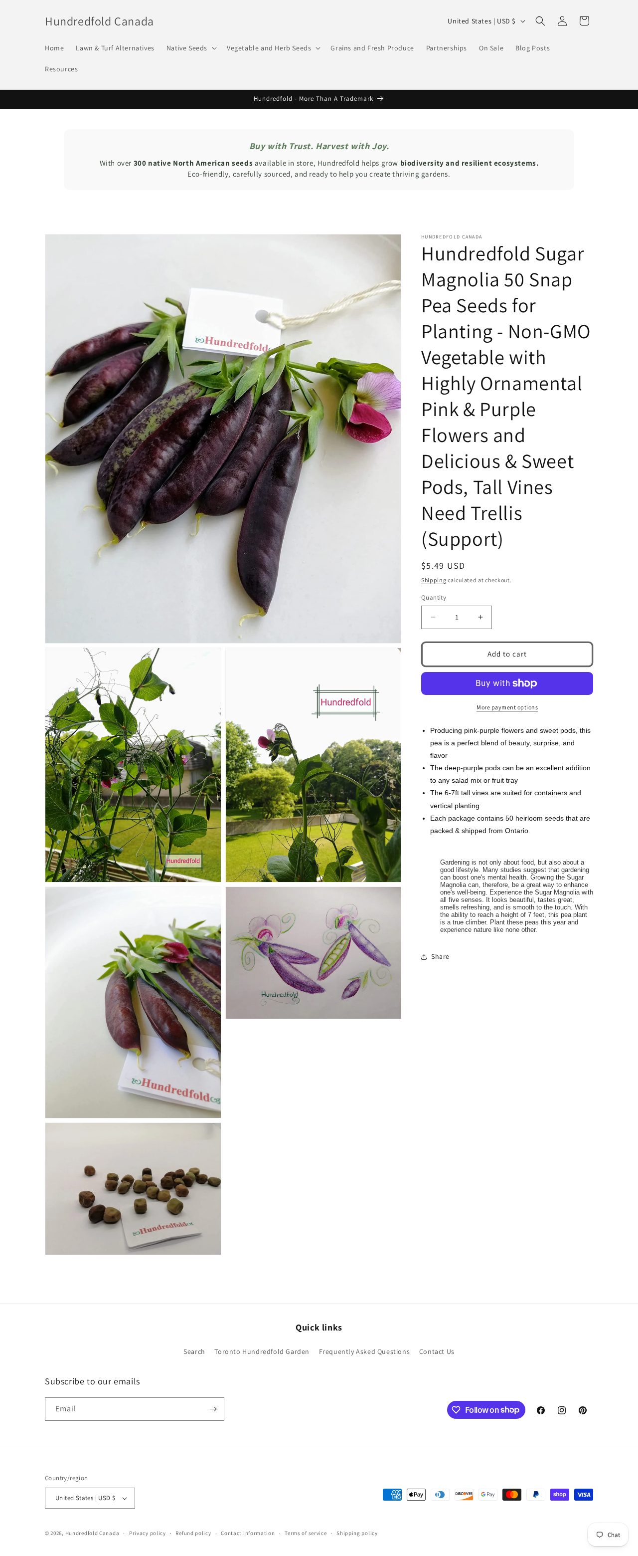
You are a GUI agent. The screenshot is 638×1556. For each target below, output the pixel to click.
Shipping (434, 580)
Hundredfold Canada (92, 1533)
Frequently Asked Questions (364, 1351)
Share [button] (440, 956)
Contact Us (437, 1351)
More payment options (507, 707)
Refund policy (193, 1533)
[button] (190, 47)
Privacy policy (147, 1533)
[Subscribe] (213, 1409)
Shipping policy (357, 1533)
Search (194, 1351)
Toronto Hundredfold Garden (262, 1351)
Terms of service (305, 1533)
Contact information (248, 1533)
